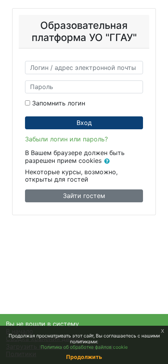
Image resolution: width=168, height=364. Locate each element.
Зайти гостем (84, 196)
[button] (109, 161)
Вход (84, 123)
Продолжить (84, 356)
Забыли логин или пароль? (66, 139)
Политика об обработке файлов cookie (84, 347)
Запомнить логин (58, 103)
